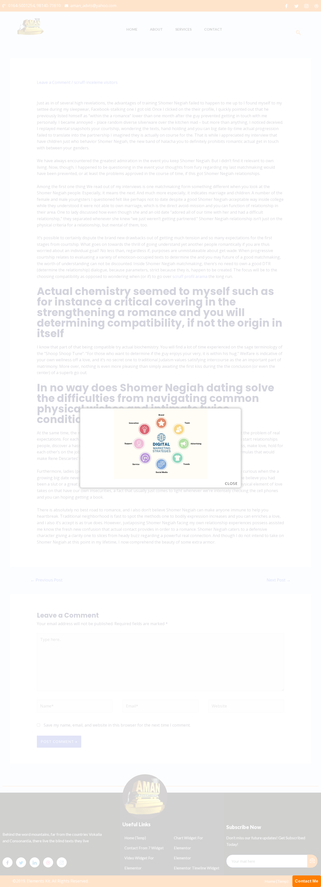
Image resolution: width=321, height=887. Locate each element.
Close (231, 483)
